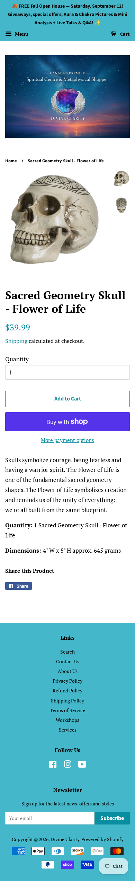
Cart (124, 34)
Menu (21, 34)
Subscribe (112, 818)
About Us (68, 671)
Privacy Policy (67, 680)
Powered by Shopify (102, 839)
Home (11, 161)
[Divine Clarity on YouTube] (82, 765)
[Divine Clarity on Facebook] (53, 765)
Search (67, 651)
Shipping (16, 341)
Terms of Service (67, 710)
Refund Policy (67, 690)
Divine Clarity (65, 839)
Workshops (67, 720)
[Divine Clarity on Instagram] (67, 765)
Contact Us (67, 661)
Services (67, 729)
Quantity (17, 359)
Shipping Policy (67, 700)
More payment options (67, 440)
